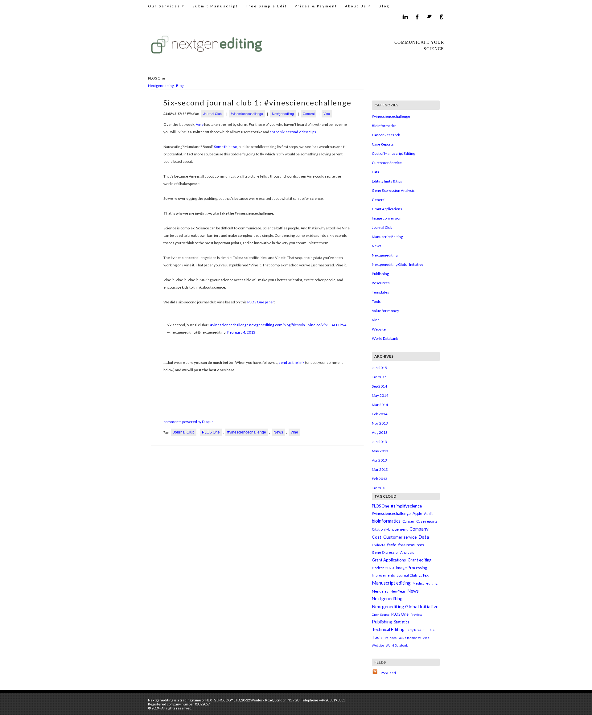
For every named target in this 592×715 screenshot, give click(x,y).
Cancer (408, 521)
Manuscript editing (391, 583)
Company (419, 529)
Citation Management (390, 529)
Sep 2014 (379, 386)
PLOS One (211, 432)
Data (375, 172)
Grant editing (419, 559)
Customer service (400, 537)
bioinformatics (386, 521)
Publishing (380, 273)
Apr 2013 (379, 460)
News (278, 432)
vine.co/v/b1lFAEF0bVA (327, 325)
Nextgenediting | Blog (165, 85)
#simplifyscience (406, 505)
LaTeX (424, 575)
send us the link (291, 362)
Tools (376, 301)
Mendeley (380, 591)
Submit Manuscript (215, 6)
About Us (358, 6)
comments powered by (188, 421)
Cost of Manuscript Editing (393, 153)
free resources (411, 544)
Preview (416, 614)
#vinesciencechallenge (247, 113)
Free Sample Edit (266, 6)
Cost (376, 537)
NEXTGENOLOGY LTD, (222, 700)
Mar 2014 (380, 404)
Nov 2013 (380, 423)
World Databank (385, 338)
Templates (380, 292)
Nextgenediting (283, 113)
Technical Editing (388, 629)
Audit (428, 513)
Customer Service (387, 162)
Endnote (378, 545)
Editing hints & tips (387, 181)
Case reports (427, 521)
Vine (326, 113)
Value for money (385, 310)
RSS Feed (388, 673)
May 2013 (380, 451)
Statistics (401, 622)
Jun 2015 (379, 367)
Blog (384, 6)
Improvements (383, 575)
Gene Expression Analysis (393, 190)
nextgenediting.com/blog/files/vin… (278, 325)
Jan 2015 (379, 377)
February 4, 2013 (241, 332)
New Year (397, 591)
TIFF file (428, 630)
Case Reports (383, 144)
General (308, 113)
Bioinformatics (384, 125)
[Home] (208, 44)
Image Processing (411, 567)
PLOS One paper (260, 302)
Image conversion (386, 218)
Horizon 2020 (383, 568)
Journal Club (212, 113)
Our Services (166, 6)
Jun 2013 (379, 441)
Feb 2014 (379, 414)
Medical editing (425, 583)
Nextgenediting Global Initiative (397, 264)
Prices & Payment (316, 6)
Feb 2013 (379, 478)
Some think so (225, 146)
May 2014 (380, 395)
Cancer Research (386, 135)
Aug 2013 (380, 432)
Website (379, 329)
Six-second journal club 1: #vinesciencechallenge (257, 102)
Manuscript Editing (387, 236)
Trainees (390, 637)
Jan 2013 (379, 488)
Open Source (380, 614)
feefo (392, 544)
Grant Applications (387, 209)
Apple (417, 513)
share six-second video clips (293, 131)
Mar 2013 (380, 469)
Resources (381, 283)
